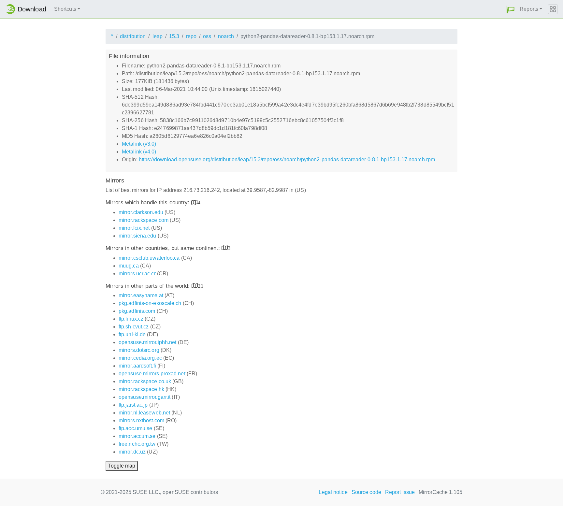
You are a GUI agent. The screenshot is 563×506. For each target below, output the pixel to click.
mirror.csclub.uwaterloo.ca (149, 258)
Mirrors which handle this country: (148, 202)
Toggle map (121, 466)
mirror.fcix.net (134, 228)
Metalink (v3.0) (139, 144)
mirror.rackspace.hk (141, 389)
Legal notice (333, 492)
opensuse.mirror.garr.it (144, 397)
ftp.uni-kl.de (132, 334)
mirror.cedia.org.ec (140, 358)
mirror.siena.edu (137, 236)
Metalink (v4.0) (139, 151)
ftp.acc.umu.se (135, 428)
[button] (510, 9)
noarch (226, 36)
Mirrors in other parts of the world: (149, 286)
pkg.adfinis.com (137, 311)
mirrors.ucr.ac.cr (137, 273)
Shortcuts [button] (65, 9)
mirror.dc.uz (132, 452)
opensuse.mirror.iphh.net (147, 342)
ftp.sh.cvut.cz (134, 326)
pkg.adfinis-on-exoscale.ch (150, 303)
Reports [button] (529, 9)
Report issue (400, 492)
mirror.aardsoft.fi (137, 366)
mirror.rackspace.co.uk (145, 381)
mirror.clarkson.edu (141, 212)
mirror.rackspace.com (143, 220)
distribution (133, 36)
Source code (366, 492)
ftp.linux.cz (131, 319)
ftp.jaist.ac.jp (133, 405)
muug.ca (129, 265)
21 (201, 285)
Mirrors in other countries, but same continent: (164, 248)
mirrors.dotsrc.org (139, 350)
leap (157, 36)
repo (191, 36)
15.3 (174, 36)
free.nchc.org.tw (137, 444)
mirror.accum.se (137, 436)
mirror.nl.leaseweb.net (144, 412)
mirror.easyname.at (141, 295)
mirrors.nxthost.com (141, 420)
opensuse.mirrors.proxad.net (152, 373)
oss (207, 36)
